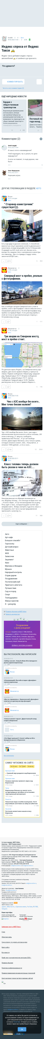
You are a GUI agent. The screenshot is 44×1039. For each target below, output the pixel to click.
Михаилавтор (22, 641)
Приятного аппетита (13, 585)
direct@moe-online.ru (11, 890)
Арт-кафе (9, 537)
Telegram (4, 909)
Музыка (8, 569)
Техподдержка (11, 597)
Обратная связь (7, 937)
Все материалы (9, 756)
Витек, (19, 636)
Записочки (9, 556)
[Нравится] (4, 72)
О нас (3, 932)
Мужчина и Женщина (13, 566)
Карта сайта (5, 947)
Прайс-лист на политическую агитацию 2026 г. (16, 958)
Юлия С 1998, (22, 632)
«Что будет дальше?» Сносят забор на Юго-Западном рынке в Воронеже (19, 739)
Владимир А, (9, 634)
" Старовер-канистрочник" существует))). (17, 206)
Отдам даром (10, 575)
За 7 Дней (22, 766)
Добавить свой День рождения (22, 645)
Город (7, 788)
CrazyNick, (14, 632)
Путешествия (10, 588)
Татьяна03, (15, 639)
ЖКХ (7, 553)
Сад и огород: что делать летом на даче (14, 942)
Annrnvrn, (8, 639)
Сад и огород (10, 591)
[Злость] (39, 72)
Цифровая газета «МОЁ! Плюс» (11, 927)
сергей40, (22, 639)
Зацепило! (9, 559)
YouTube (29, 907)
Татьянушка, (24, 634)
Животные (9, 550)
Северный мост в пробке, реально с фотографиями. (22, 277)
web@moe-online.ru (16, 865)
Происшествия (10, 771)
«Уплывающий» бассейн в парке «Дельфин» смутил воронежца (20, 681)
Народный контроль (13, 572)
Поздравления (11, 578)
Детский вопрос (11, 547)
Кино (7, 562)
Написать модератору (13, 614)
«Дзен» (4, 907)
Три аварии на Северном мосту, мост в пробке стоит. (20, 338)
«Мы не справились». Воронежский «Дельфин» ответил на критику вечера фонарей (21, 700)
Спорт (7, 594)
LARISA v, (17, 634)
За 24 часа (13, 766)
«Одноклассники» (20, 907)
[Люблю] (18, 72)
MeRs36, (29, 632)
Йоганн (12, 672)
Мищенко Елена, (30, 639)
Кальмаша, (9, 641)
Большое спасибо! (12, 540)
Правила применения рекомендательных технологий (18, 973)
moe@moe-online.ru (28, 865)
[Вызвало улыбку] (11, 72)
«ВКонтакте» (11, 907)
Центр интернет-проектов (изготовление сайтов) (17, 978)
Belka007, (8, 636)
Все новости (6, 952)
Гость (12, 730)
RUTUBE (35, 907)
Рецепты (8, 799)
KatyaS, (15, 641)
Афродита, (31, 636)
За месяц (31, 766)
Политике (16, 1022)
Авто (22, 38)
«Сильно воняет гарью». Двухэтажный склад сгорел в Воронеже (20, 719)
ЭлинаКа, (24, 636)
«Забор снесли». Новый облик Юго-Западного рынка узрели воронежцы (20, 662)
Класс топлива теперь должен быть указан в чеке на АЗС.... (20, 466)
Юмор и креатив (11, 601)
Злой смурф (12, 146)
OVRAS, (14, 636)
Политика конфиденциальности (12, 968)
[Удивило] (25, 72)
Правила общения (7, 963)
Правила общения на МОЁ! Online (16, 611)
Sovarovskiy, (32, 634)
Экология (8, 809)
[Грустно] (32, 72)
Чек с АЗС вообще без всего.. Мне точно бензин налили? (21, 403)
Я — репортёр (10, 604)
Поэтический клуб (12, 582)
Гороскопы (9, 543)
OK (22, 1029)
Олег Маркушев (13, 171)
